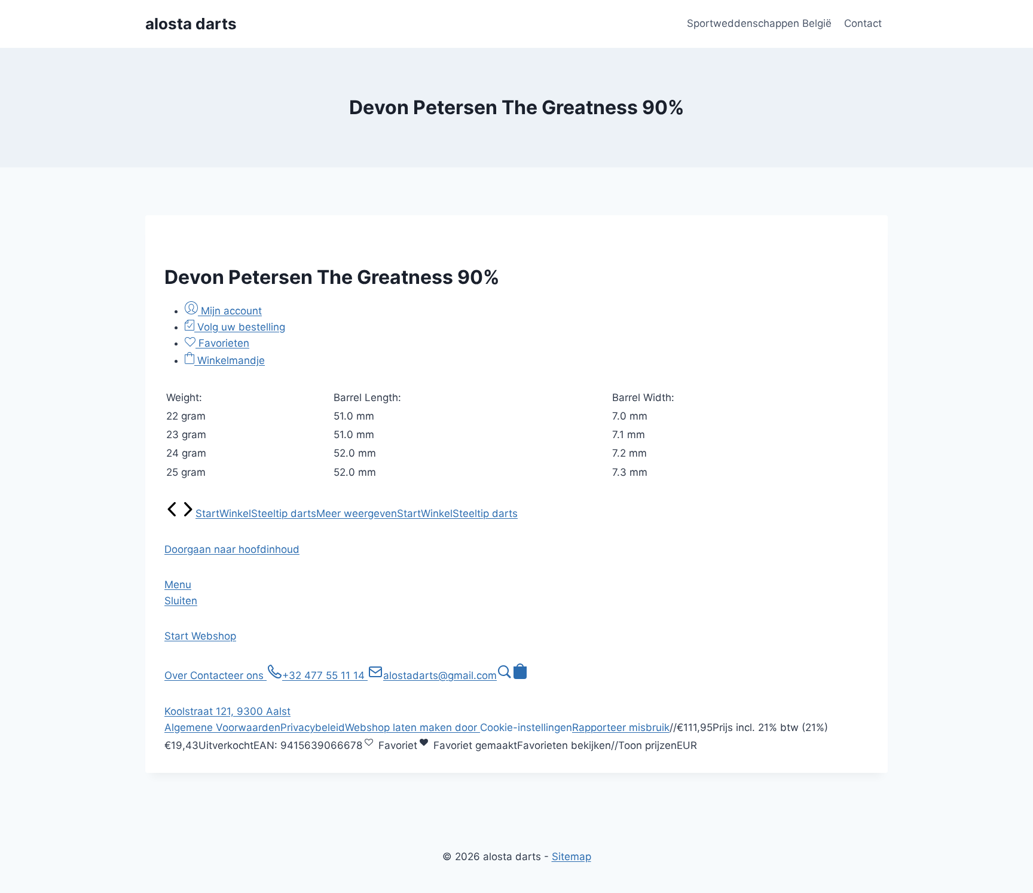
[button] (231, 549)
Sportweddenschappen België (759, 23)
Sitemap (571, 857)
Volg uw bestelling (239, 327)
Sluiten (180, 601)
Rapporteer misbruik (621, 727)
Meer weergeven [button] (356, 513)
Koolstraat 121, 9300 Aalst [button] (227, 711)
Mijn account (230, 311)
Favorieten (222, 343)
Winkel (235, 513)
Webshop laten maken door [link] (412, 727)
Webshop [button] (213, 636)
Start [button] (177, 636)
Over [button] (177, 675)
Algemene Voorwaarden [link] (222, 727)
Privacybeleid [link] (312, 727)
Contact (863, 23)
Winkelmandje (229, 360)
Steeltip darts (283, 513)
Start (207, 513)
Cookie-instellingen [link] (526, 727)
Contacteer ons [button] (228, 675)
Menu (177, 585)
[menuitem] (172, 513)
